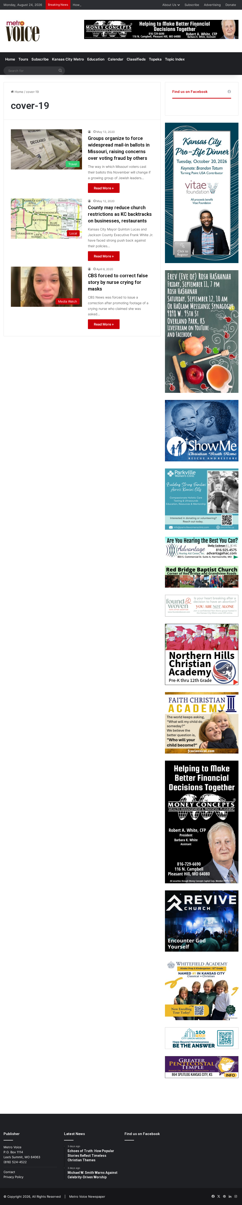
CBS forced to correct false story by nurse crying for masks (118, 282)
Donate (230, 5)
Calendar (115, 59)
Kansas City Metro (68, 59)
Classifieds (136, 59)
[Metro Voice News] (22, 31)
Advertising (212, 5)
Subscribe (192, 5)
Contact (9, 1172)
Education (95, 59)
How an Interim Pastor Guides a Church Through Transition (116, 5)
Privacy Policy (13, 1177)
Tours (23, 59)
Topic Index (175, 59)
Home (10, 59)
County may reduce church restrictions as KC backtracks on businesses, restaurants (120, 214)
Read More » (104, 188)
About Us (169, 5)
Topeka (155, 59)
